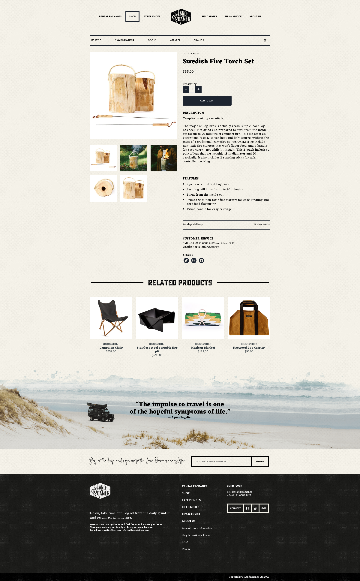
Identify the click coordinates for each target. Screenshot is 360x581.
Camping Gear (124, 40)
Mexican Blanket (203, 348)
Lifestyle (95, 40)
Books (152, 40)
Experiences (152, 16)
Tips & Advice (233, 16)
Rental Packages (110, 16)
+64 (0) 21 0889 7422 (202, 243)
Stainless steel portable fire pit (157, 350)
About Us (255, 16)
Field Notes (209, 16)
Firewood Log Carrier (249, 348)
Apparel (175, 40)
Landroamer (181, 17)
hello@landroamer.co (239, 492)
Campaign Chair (111, 348)
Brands (199, 40)
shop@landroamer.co (205, 246)
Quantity (189, 84)
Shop (132, 16)
